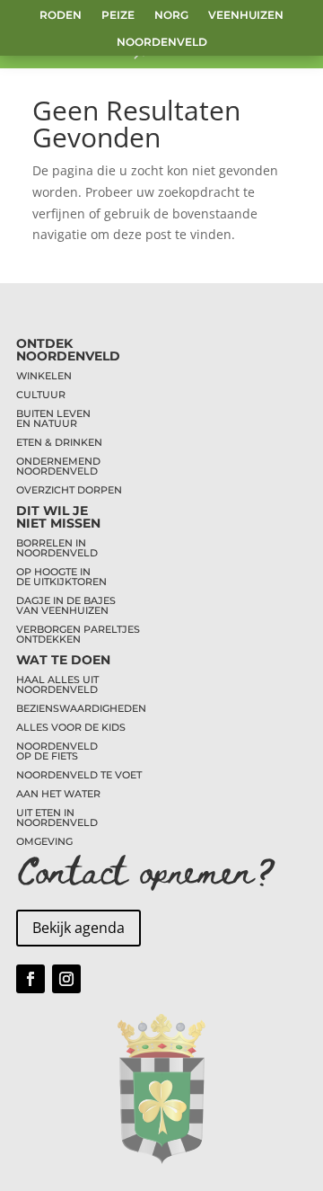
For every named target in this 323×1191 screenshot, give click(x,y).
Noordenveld (162, 42)
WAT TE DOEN (63, 660)
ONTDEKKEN (48, 639)
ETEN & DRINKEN (59, 442)
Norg (171, 15)
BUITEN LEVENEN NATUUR (53, 418)
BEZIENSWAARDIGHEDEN (81, 708)
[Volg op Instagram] (66, 978)
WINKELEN (44, 375)
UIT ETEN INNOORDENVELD (57, 817)
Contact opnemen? (146, 869)
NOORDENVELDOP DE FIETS (57, 751)
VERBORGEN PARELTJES (78, 629)
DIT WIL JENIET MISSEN (58, 516)
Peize (118, 15)
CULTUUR (40, 394)
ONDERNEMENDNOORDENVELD (58, 466)
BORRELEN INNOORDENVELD (57, 548)
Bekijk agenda (78, 928)
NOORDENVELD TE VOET (79, 775)
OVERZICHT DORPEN (69, 490)
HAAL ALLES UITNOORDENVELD (57, 684)
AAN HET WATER (58, 793)
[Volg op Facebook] (30, 978)
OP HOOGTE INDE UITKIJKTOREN (61, 576)
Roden (60, 15)
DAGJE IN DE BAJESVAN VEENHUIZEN (66, 605)
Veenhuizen (246, 15)
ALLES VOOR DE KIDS (71, 727)
